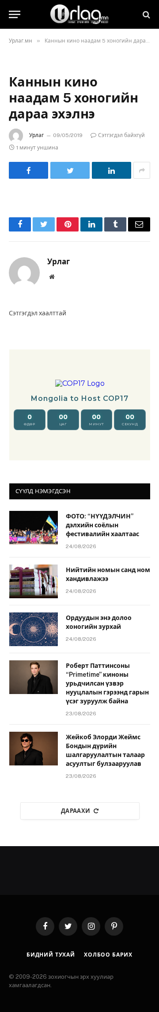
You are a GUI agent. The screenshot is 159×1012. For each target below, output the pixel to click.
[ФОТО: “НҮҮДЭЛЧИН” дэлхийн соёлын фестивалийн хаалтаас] (33, 528)
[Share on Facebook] (28, 170)
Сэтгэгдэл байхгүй (121, 135)
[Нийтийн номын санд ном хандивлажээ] (33, 581)
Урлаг (36, 135)
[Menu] (14, 14)
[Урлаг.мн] (79, 14)
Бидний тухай (50, 955)
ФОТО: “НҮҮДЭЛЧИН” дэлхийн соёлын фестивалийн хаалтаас (102, 525)
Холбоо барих (108, 955)
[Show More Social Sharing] (141, 170)
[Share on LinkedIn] (111, 170)
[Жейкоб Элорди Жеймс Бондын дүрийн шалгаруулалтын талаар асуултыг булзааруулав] (33, 748)
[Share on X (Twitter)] (70, 170)
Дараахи (76, 811)
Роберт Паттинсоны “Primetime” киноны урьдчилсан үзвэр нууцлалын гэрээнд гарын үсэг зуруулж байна (107, 683)
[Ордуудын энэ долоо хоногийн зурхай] (33, 629)
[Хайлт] (145, 14)
